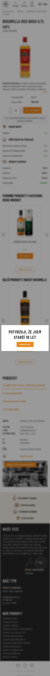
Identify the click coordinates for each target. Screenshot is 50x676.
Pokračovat (25, 345)
